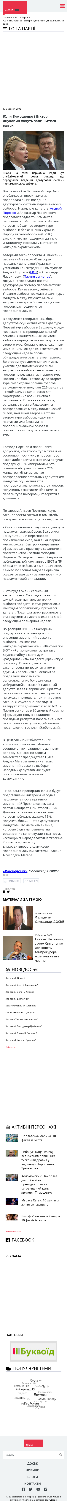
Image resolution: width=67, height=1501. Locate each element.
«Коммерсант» (15, 871)
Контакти (32, 1484)
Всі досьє (10, 1047)
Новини (32, 1470)
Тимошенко (13, 880)
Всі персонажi (13, 1231)
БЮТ (33, 272)
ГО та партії (21, 17)
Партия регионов (37, 276)
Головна (7, 17)
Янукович (32, 880)
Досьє (32, 1463)
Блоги (32, 1477)
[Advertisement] (33, 69)
